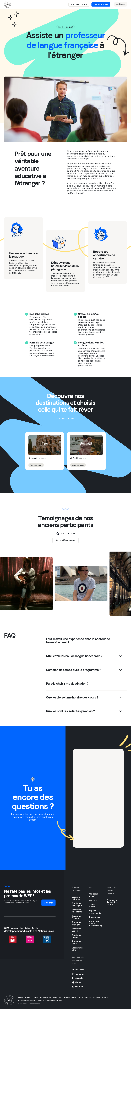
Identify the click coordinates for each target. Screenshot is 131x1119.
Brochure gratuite (79, 4)
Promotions (94, 917)
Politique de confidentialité (68, 997)
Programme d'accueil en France (112, 902)
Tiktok (78, 982)
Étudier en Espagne (76, 923)
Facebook (79, 970)
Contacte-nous (101, 4)
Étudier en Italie (76, 942)
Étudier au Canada (76, 917)
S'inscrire (48, 902)
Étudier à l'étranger (76, 898)
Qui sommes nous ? (95, 895)
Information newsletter (100, 997)
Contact (93, 900)
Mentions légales (24, 997)
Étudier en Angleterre (77, 911)
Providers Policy (85, 997)
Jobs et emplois (93, 905)
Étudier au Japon (76, 930)
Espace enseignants (95, 912)
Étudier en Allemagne (77, 904)
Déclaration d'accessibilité (27, 1000)
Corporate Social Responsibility (95, 923)
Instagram (79, 974)
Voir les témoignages (65, 540)
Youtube (79, 986)
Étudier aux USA (77, 949)
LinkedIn (79, 978)
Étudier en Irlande (76, 936)
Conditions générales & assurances (44, 997)
